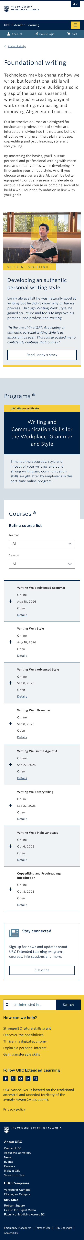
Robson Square (14, 1205)
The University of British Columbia (30, 8)
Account (16, 34)
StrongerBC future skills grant (27, 1028)
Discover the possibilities (23, 1035)
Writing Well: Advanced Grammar (41, 587)
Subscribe (42, 970)
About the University (17, 1152)
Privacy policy (14, 1109)
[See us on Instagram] (35, 1078)
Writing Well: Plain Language (37, 832)
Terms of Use (42, 1228)
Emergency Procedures (17, 1228)
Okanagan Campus (17, 1194)
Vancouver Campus (17, 1189)
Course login (46, 34)
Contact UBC (12, 1148)
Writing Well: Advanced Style (38, 669)
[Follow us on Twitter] (13, 1078)
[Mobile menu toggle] (75, 25)
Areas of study (17, 46)
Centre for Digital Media (20, 1210)
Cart (74, 34)
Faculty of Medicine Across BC (24, 1214)
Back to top (66, 1232)
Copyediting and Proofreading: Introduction (39, 875)
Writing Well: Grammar (33, 710)
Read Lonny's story (42, 355)
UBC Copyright (63, 1228)
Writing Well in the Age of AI (38, 751)
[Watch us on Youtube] (20, 1078)
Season (14, 555)
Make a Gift (12, 1170)
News (7, 1157)
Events (8, 1161)
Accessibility (11, 1233)
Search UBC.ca (14, 1175)
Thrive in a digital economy (25, 1041)
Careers (9, 1166)
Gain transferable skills (21, 1054)
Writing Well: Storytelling (35, 792)
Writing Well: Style (30, 628)
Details (22, 615)
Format (14, 535)
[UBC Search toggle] (75, 5)
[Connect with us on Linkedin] (27, 1078)
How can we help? (20, 1018)
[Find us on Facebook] (5, 1078)
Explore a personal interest (25, 1048)
